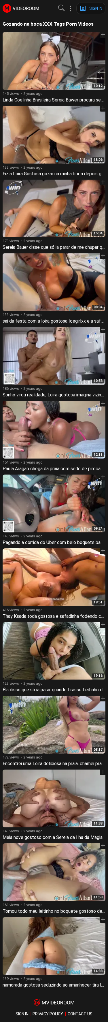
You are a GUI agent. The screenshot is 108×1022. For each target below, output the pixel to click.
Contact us (80, 1014)
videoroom (26, 8)
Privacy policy (48, 1014)
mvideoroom (58, 1003)
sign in (22, 1014)
